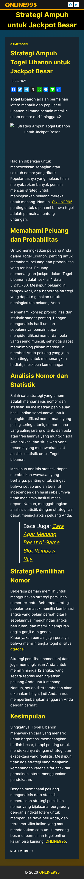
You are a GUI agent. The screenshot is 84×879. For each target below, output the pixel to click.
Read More (21, 851)
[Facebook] (70, 4)
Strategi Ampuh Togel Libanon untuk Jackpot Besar (40, 62)
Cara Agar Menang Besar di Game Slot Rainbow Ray (43, 542)
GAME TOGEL (19, 44)
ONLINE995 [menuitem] (62, 202)
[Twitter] (76, 4)
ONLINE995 (49, 872)
